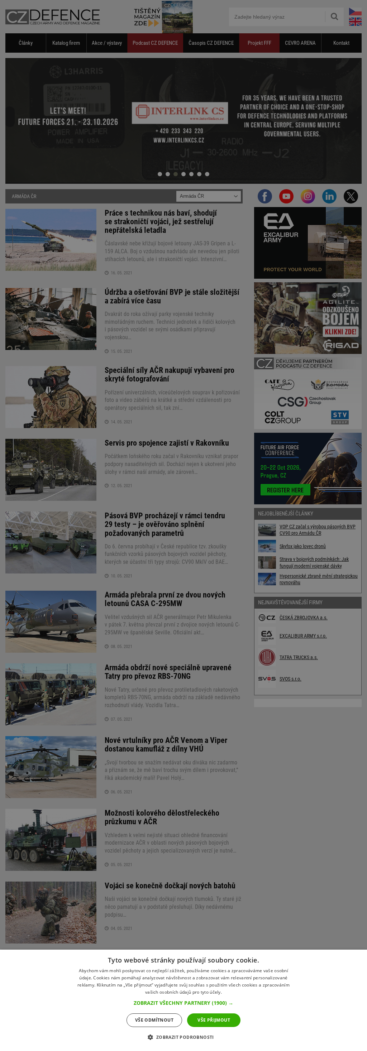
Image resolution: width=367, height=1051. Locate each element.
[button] (183, 1003)
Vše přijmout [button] (213, 1020)
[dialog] (183, 1000)
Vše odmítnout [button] (154, 1020)
